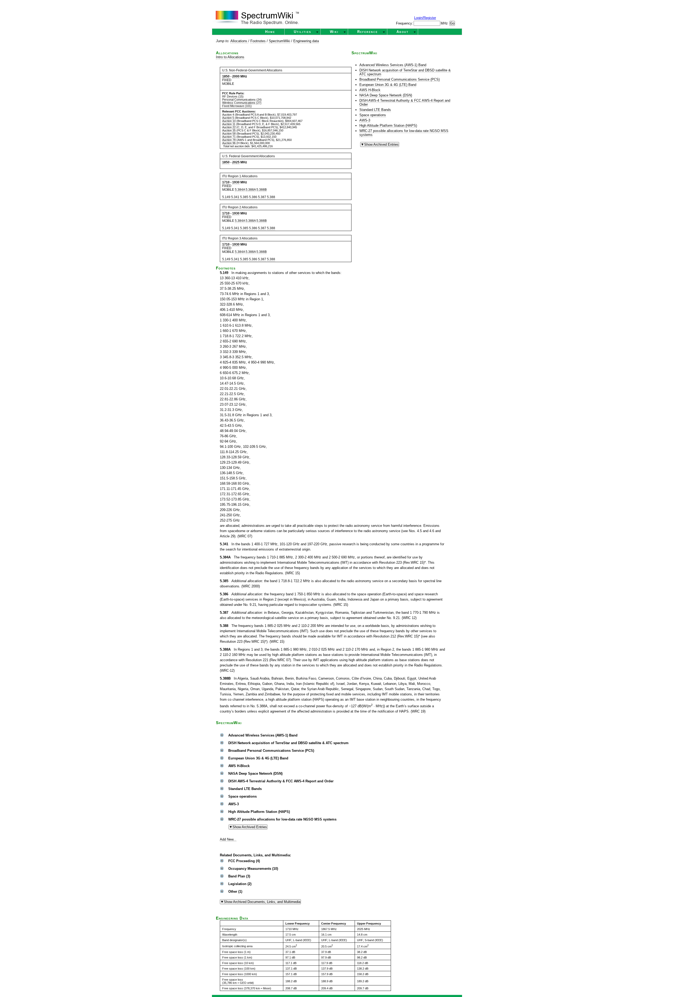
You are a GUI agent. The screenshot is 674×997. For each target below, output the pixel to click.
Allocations (239, 41)
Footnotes (258, 41)
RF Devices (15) (233, 96)
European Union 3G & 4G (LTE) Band (387, 85)
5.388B (261, 189)
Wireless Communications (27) (241, 102)
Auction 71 (229, 136)
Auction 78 (229, 139)
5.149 (226, 197)
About (403, 32)
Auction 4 (228, 114)
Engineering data (306, 41)
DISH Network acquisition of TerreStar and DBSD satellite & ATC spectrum (405, 72)
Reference (367, 32)
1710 (226, 182)
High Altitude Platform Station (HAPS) (388, 125)
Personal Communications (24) (242, 99)
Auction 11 (228, 124)
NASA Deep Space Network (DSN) (385, 95)
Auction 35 (229, 130)
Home (270, 32)
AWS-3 (364, 120)
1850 (226, 76)
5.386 (253, 197)
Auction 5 (228, 117)
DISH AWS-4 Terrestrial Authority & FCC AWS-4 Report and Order (404, 102)
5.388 (271, 197)
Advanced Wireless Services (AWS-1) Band (392, 65)
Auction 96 (229, 143)
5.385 (244, 197)
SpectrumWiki (279, 41)
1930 (236, 182)
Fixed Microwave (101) (237, 105)
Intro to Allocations (230, 57)
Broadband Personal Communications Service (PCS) (399, 79)
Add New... (228, 839)
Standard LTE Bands (375, 110)
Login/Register (425, 18)
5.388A (251, 189)
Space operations (372, 115)
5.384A (240, 189)
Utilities (302, 32)
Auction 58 (229, 133)
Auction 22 (229, 127)
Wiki (334, 32)
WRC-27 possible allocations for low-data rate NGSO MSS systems (403, 133)
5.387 (262, 197)
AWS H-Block (369, 90)
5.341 (235, 197)
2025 (236, 162)
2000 (236, 76)
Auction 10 (229, 120)
